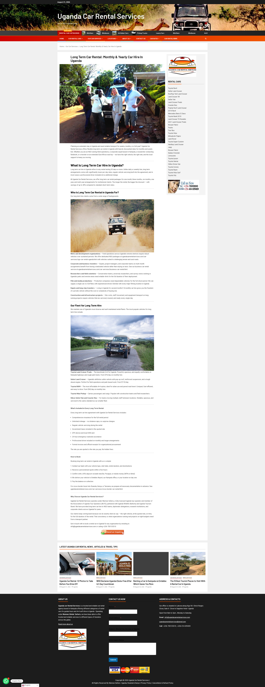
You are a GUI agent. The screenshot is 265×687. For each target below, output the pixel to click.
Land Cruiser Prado (175, 102)
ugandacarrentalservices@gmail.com (172, 622)
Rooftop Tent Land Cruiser (177, 94)
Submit (113, 660)
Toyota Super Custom (176, 142)
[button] (6, 681)
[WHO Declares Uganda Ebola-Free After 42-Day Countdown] (114, 563)
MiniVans (161, 33)
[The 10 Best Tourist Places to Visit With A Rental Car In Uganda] (187, 563)
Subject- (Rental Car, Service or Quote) (124, 629)
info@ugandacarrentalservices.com (83, 526)
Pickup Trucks (127, 33)
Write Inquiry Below (116, 640)
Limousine (172, 156)
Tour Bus (171, 130)
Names (112, 607)
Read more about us (65, 624)
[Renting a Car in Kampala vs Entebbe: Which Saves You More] (151, 563)
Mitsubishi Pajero (174, 136)
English (27, 685)
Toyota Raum (172, 170)
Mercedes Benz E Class (177, 114)
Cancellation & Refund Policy (162, 683)
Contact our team (78, 466)
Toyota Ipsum (173, 159)
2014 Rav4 (172, 111)
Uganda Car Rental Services (101, 16)
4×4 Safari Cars (108, 33)
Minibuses (90, 33)
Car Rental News (170, 38)
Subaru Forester (174, 153)
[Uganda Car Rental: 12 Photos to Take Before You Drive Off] (77, 563)
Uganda (75, 587)
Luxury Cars (145, 33)
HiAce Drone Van (174, 164)
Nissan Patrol (173, 125)
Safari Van (171, 99)
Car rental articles (65, 577)
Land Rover (172, 139)
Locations (112, 38)
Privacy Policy (146, 683)
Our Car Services (94, 38)
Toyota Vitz (172, 175)
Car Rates (154, 38)
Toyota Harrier (173, 161)
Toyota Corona (173, 167)
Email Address (115, 618)
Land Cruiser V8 (174, 97)
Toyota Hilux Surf (174, 173)
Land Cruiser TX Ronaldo (177, 119)
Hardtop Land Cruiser (175, 144)
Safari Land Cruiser (175, 91)
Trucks (170, 128)
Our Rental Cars (74, 38)
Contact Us (140, 38)
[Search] (205, 39)
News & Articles (100, 577)
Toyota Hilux (172, 133)
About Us (126, 38)
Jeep (170, 147)
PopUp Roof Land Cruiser (177, 108)
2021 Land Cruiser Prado (177, 122)
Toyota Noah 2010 (174, 116)
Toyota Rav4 (172, 88)
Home (62, 38)
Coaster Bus (172, 105)
